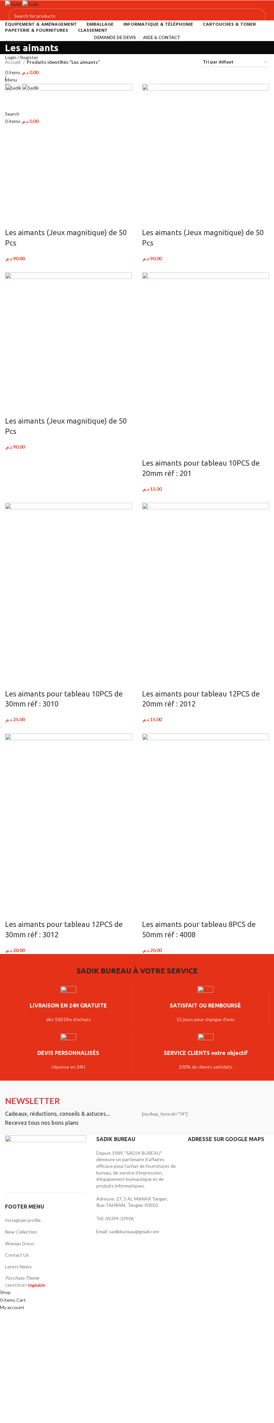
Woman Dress (19, 1243)
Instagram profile (23, 1220)
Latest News (18, 1266)
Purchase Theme (22, 1278)
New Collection (21, 1232)
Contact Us (17, 1255)
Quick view (31, 219)
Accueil (13, 62)
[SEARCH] (258, 16)
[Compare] (13, 219)
